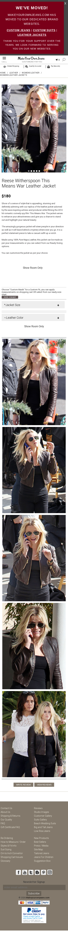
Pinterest (43, 872)
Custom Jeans (18, 30)
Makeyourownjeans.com (38, 897)
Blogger (37, 872)
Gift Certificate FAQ (10, 827)
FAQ (3, 823)
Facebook (18, 872)
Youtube (24, 872)
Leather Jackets (32, 35)
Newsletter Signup (34, 881)
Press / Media (41, 845)
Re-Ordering (7, 838)
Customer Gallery (43, 815)
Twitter (31, 872)
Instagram (49, 872)
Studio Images (41, 812)
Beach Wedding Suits (45, 823)
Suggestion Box (42, 861)
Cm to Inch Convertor (12, 853)
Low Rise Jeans (42, 831)
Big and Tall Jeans (43, 827)
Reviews (38, 808)
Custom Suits (44, 30)
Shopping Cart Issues (12, 857)
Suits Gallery (40, 819)
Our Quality (6, 819)
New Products (41, 838)
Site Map (38, 849)
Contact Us (6, 808)
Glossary (5, 861)
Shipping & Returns (10, 815)
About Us (5, 812)
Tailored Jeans (41, 853)
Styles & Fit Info (9, 845)
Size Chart (10, 297)
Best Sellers (40, 842)
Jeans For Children (43, 857)
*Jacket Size (12, 305)
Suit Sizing (6, 849)
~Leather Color (13, 317)
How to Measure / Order (13, 842)
